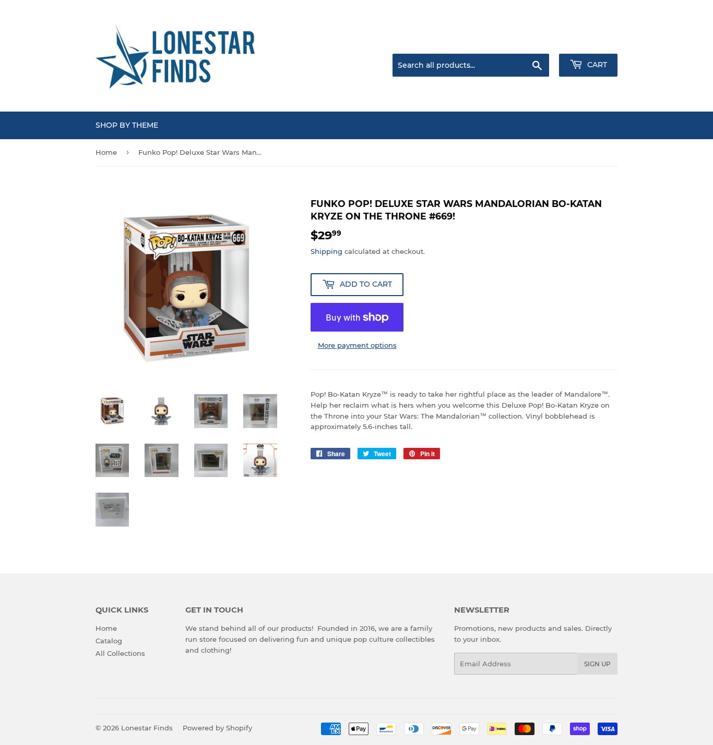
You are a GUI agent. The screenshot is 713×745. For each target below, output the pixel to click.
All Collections (120, 653)
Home (106, 152)
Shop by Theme (127, 125)
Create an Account (588, 40)
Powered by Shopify (217, 728)
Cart (596, 64)
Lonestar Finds (147, 728)
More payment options (357, 345)
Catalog (109, 641)
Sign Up (597, 664)
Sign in (535, 40)
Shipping (326, 251)
